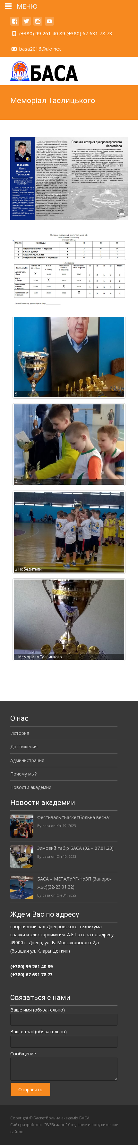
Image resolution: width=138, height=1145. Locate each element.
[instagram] (37, 24)
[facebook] (14, 24)
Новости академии (30, 787)
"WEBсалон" (55, 1124)
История (19, 733)
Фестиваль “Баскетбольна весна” (73, 817)
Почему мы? (23, 774)
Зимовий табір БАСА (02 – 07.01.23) (75, 848)
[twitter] (26, 24)
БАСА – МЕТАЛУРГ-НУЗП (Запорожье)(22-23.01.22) (74, 883)
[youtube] (49, 24)
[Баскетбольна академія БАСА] (43, 69)
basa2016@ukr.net (40, 48)
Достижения (24, 746)
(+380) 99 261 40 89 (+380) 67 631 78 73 (65, 33)
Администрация (27, 760)
